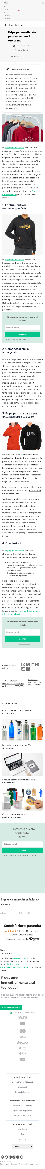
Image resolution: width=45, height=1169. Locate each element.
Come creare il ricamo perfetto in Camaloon (17, 712)
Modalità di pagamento (22, 1106)
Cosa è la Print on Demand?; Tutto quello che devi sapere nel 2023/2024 (13, 683)
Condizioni (4, 1164)
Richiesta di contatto (11, 1008)
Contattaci (22, 1087)
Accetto (22, 334)
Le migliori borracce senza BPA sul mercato (16, 746)
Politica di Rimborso (22, 1115)
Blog (22, 1134)
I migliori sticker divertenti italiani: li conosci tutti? (18, 781)
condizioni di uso (24, 339)
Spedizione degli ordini (22, 1111)
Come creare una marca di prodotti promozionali (14, 816)
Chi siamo (22, 1129)
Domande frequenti (22, 1092)
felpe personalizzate (14, 147)
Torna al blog (15, 56)
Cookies (13, 1164)
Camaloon (26, 50)
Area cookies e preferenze (29, 1164)
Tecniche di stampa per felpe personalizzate (35, 682)
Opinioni (22, 1139)
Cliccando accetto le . (17, 339)
